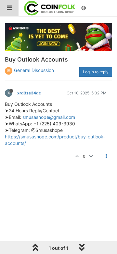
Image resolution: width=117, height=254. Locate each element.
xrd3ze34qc (29, 93)
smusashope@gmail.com (48, 117)
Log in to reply (96, 71)
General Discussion (34, 70)
